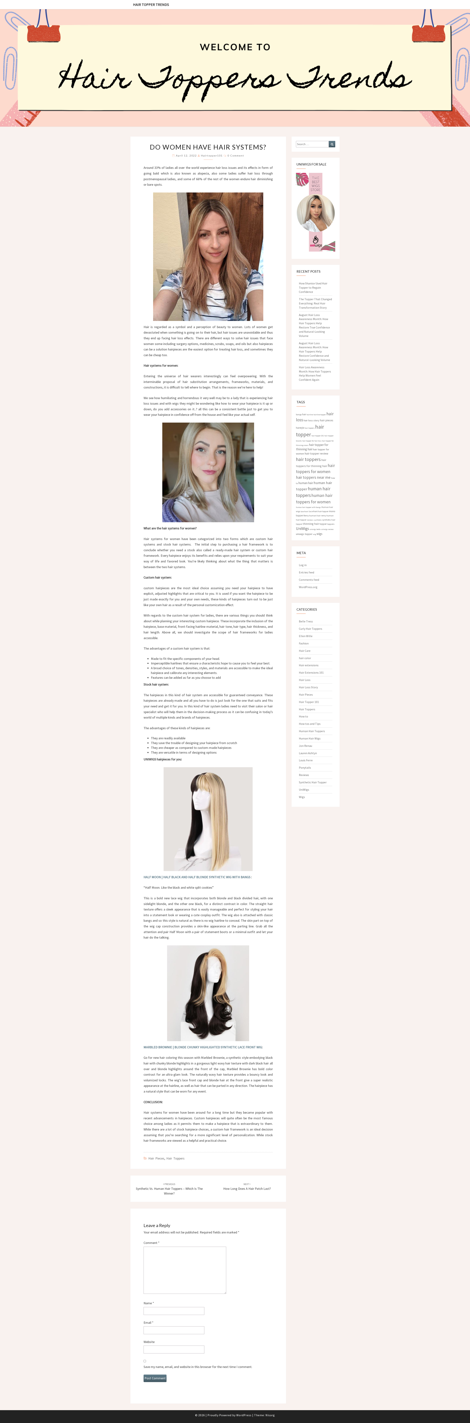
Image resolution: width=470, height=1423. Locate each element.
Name (149, 1303)
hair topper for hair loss (311, 441)
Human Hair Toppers (312, 731)
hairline (310, 414)
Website (149, 1342)
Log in (303, 565)
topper (323, 524)
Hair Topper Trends (151, 4)
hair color (305, 658)
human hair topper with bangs (308, 507)
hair (304, 414)
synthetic (318, 520)
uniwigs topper (304, 534)
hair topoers (310, 428)
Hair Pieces (156, 1158)
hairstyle (300, 427)
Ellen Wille (305, 636)
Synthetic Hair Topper (313, 782)
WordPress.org (308, 587)
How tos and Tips (310, 724)
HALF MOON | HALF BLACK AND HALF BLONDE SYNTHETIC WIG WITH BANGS (197, 877)
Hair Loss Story (308, 687)
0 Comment (235, 155)
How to (303, 716)
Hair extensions (309, 665)
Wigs (302, 797)
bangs (299, 414)
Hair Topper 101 (309, 702)
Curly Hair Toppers (310, 628)
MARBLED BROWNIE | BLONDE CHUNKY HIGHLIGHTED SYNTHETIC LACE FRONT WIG (203, 1047)
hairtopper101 (212, 155)
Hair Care (304, 651)
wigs (319, 534)
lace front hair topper (318, 511)
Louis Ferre (306, 760)
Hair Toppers (175, 1158)
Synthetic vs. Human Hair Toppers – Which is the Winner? (169, 1188)
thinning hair (311, 524)
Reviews (304, 775)
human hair (305, 483)
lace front (304, 511)
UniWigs (302, 528)
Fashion (304, 643)
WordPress (244, 1415)
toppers (330, 524)
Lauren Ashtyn (308, 753)
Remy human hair (312, 515)
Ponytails (305, 767)
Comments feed (309, 579)
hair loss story (311, 420)
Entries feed (306, 572)
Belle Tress (306, 621)
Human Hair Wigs (310, 738)
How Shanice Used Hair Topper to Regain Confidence (313, 287)
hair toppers (308, 459)
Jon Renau (305, 746)
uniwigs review (327, 529)
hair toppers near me (313, 477)
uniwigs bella (315, 529)
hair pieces (326, 420)
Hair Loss (304, 680)
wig (314, 534)
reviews (310, 520)
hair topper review (316, 453)
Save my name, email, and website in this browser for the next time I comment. (198, 1367)
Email (148, 1322)
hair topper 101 (318, 436)
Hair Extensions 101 (311, 672)
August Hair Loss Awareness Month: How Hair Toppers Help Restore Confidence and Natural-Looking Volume (314, 351)
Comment (152, 1243)
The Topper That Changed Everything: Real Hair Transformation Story (315, 303)
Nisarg (270, 1415)
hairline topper (320, 414)
